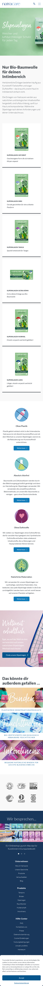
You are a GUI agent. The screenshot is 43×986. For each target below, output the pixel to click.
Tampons (21, 893)
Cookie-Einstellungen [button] (21, 938)
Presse (21, 931)
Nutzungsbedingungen (21, 942)
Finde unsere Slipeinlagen (16, 655)
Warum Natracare (21, 866)
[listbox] (21, 838)
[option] (21, 838)
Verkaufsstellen (21, 877)
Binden (21, 896)
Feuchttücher (21, 904)
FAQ (21, 923)
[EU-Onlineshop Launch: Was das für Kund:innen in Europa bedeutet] (21, 833)
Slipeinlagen (22, 900)
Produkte (21, 873)
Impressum (21, 949)
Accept (21, 978)
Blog (21, 881)
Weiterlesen (21, 448)
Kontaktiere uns (21, 927)
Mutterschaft (21, 908)
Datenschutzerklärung (21, 983)
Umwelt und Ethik (21, 946)
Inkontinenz (21, 911)
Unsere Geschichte (21, 870)
